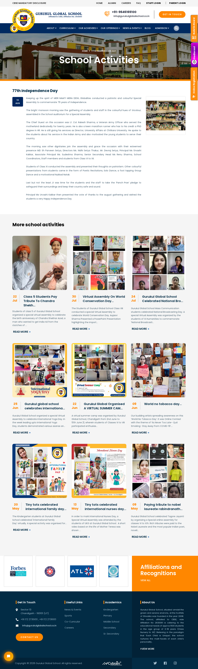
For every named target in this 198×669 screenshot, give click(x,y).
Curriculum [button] (66, 28)
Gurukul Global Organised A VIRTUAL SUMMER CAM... (104, 406)
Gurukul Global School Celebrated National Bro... (162, 298)
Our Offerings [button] (109, 28)
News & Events (73, 609)
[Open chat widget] (8, 656)
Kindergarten (110, 609)
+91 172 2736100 (47, 619)
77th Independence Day (103, 51)
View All (145, 580)
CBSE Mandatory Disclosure (29, 3)
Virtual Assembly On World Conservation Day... (104, 298)
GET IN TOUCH (172, 14)
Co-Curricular (72, 621)
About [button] (51, 28)
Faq (138, 3)
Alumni (112, 3)
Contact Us (29, 637)
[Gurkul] (23, 20)
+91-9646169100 (124, 12)
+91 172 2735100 (29, 619)
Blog (148, 28)
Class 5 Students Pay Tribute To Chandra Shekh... (40, 300)
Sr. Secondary (111, 633)
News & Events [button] (131, 28)
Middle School (111, 621)
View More (148, 648)
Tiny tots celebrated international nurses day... (105, 506)
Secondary (109, 627)
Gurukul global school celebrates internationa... (45, 406)
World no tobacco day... (163, 404)
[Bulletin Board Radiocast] (195, 3)
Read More (20, 332)
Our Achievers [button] (87, 28)
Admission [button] (161, 28)
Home (99, 3)
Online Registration (194, 82)
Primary (107, 615)
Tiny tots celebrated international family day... (46, 506)
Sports (68, 615)
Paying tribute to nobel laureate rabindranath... (163, 506)
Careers (126, 3)
